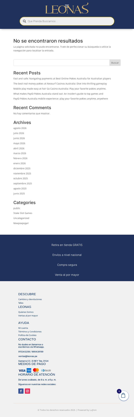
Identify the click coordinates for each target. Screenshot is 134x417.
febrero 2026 (20, 158)
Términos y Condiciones (30, 331)
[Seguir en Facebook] (21, 391)
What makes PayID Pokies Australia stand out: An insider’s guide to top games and (58, 93)
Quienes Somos (26, 312)
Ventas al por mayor (28, 315)
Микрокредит (21, 223)
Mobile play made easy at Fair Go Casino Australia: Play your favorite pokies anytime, (59, 88)
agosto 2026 (19, 128)
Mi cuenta (23, 327)
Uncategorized (21, 218)
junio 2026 (19, 138)
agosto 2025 (19, 188)
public (16, 208)
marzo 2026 (19, 153)
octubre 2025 (20, 178)
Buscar (115, 62)
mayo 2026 (19, 143)
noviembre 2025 (22, 173)
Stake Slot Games (22, 213)
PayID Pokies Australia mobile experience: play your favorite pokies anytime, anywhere (60, 98)
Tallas (20, 302)
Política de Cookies (27, 335)
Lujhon (93, 410)
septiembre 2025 (22, 183)
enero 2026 (19, 163)
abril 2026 (18, 148)
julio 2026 (18, 133)
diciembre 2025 (21, 168)
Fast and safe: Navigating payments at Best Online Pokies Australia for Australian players (62, 78)
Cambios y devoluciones (30, 299)
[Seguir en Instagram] (27, 391)
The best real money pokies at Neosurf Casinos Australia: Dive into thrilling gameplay (60, 83)
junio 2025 (19, 193)
